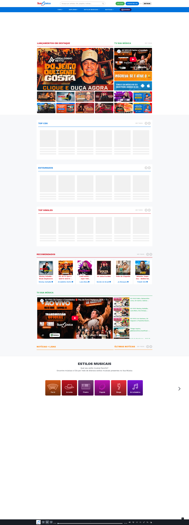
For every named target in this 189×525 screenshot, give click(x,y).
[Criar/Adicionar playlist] (147, 522)
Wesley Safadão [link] (45, 282)
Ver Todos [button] (148, 43)
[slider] (58, 523)
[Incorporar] (144, 522)
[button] (42, 69)
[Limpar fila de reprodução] (151, 522)
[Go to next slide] (178, 388)
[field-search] (103, 3)
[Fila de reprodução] (133, 522)
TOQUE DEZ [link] (141, 282)
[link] (46, 282)
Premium (127, 9)
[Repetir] (140, 522)
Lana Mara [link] (84, 282)
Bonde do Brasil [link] (103, 282)
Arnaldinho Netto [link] (64, 282)
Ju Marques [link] (122, 282)
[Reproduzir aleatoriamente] (137, 522)
